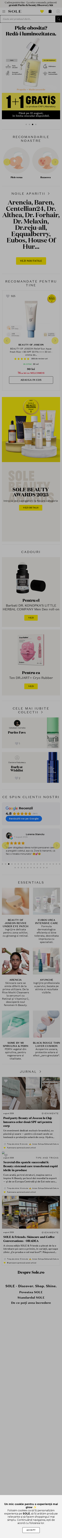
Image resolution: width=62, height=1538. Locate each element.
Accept (31, 1530)
